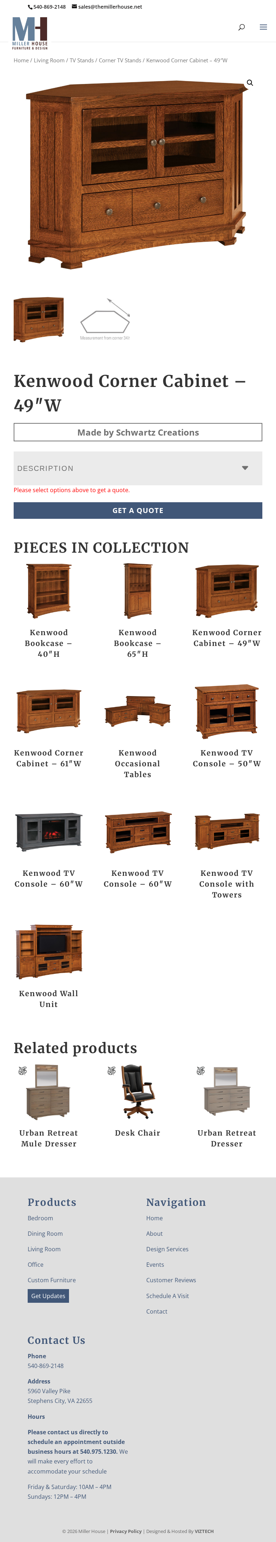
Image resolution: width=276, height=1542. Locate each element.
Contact (156, 1311)
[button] (250, 82)
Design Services (167, 1249)
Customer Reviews (171, 1280)
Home (21, 60)
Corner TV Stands (120, 60)
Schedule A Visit (167, 1296)
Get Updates (48, 1296)
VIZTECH (204, 1531)
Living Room (49, 60)
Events (155, 1265)
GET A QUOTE (138, 510)
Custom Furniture (52, 1280)
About (154, 1234)
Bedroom (40, 1218)
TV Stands (82, 60)
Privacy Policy (126, 1531)
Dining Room (45, 1234)
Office (35, 1265)
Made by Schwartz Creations (138, 432)
